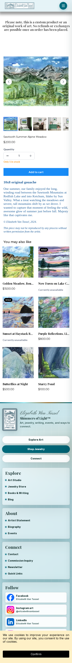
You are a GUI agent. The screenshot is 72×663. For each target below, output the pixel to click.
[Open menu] (63, 6)
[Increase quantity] (30, 155)
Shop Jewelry (36, 449)
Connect (36, 458)
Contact (13, 554)
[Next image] (63, 82)
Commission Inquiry (20, 560)
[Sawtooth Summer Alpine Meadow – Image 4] (55, 124)
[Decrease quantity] (7, 155)
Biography (14, 526)
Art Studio (14, 480)
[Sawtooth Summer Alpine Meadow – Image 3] (40, 124)
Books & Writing (18, 492)
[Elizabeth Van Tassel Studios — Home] (19, 5)
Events (12, 533)
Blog (10, 499)
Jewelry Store (17, 486)
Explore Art (36, 439)
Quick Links (15, 573)
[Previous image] (9, 82)
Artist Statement (19, 520)
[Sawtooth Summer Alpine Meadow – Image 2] (25, 124)
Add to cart (36, 172)
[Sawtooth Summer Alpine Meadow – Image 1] (10, 124)
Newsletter (15, 567)
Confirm (36, 654)
